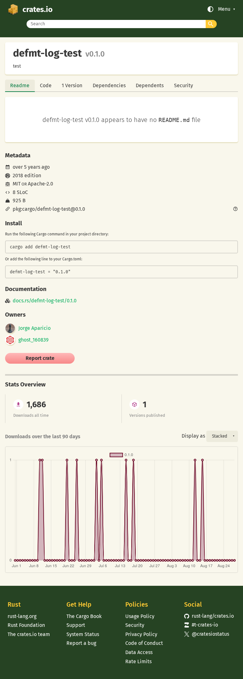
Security (183, 85)
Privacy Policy (141, 634)
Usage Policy (139, 616)
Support (75, 625)
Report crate (40, 358)
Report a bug (81, 643)
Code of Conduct (144, 643)
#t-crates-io (201, 625)
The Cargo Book (84, 616)
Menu (224, 9)
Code (46, 85)
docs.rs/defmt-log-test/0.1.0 (45, 301)
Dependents (150, 85)
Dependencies (109, 85)
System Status (82, 634)
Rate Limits (138, 661)
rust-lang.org (22, 616)
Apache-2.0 (40, 184)
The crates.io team (29, 634)
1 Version (72, 85)
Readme (19, 85)
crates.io (37, 9)
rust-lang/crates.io (209, 616)
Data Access (139, 652)
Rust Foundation (26, 625)
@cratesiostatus (206, 634)
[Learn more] (235, 209)
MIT (17, 184)
